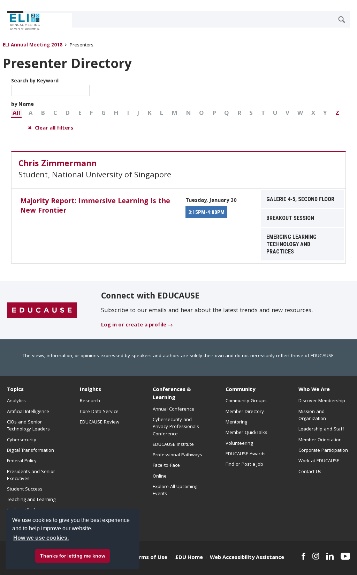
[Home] (38, 22)
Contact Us (309, 472)
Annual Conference (173, 409)
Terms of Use (149, 557)
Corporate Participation (323, 451)
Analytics (16, 401)
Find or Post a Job (244, 465)
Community (240, 390)
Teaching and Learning (31, 500)
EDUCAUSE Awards (246, 454)
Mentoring (236, 422)
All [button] (16, 114)
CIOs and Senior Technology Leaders (28, 426)
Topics (15, 390)
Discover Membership (321, 401)
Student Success (25, 489)
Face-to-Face (166, 466)
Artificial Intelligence (28, 412)
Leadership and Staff (321, 429)
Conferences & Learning (172, 394)
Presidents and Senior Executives (31, 475)
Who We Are (314, 390)
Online (160, 476)
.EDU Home (188, 557)
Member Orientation (320, 440)
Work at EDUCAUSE (318, 461)
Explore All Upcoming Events (175, 490)
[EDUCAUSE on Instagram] (315, 556)
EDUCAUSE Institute (173, 445)
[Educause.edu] (42, 310)
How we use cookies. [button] (41, 538)
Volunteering (239, 444)
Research (90, 401)
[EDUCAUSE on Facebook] (303, 556)
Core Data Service (99, 412)
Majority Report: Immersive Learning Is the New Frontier (95, 206)
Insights (90, 390)
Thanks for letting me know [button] (72, 556)
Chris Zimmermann (57, 164)
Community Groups (246, 401)
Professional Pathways (177, 455)
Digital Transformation (30, 451)
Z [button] (337, 114)
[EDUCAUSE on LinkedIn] (330, 556)
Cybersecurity (21, 440)
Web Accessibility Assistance (247, 557)
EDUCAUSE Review (99, 422)
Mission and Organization (312, 415)
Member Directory (245, 412)
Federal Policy (22, 461)
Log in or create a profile (133, 325)
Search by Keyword (35, 81)
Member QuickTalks (246, 433)
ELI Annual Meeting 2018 (32, 46)
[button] (16, 113)
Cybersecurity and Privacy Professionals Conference (176, 427)
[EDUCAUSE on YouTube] (345, 556)
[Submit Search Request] (341, 19)
